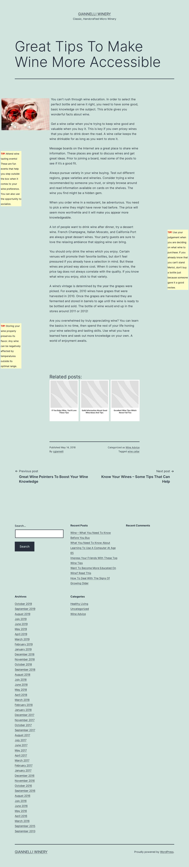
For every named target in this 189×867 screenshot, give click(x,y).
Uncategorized (79, 608)
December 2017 (24, 714)
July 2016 (21, 800)
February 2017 (23, 765)
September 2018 (25, 669)
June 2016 (21, 805)
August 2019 (22, 614)
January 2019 (23, 649)
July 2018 (21, 679)
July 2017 (20, 740)
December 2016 (24, 775)
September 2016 (25, 790)
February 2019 (24, 644)
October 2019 (23, 603)
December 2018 (24, 654)
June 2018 (21, 684)
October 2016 (23, 785)
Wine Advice (133, 447)
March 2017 (22, 760)
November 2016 (25, 780)
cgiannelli (58, 451)
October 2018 (23, 664)
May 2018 (21, 689)
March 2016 (22, 821)
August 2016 (22, 795)
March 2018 (22, 699)
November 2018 (25, 659)
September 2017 (25, 730)
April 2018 (21, 694)
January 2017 (23, 770)
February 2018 (24, 704)
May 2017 (21, 750)
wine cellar (134, 451)
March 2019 (22, 639)
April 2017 (21, 755)
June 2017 (21, 745)
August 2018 (22, 674)
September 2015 (25, 826)
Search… (20, 525)
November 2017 (25, 720)
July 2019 (21, 619)
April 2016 (21, 816)
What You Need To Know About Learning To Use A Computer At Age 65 (93, 547)
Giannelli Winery (94, 14)
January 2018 (23, 709)
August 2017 (22, 735)
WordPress (166, 851)
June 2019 (21, 624)
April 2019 (21, 634)
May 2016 (21, 810)
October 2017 (23, 725)
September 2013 (25, 831)
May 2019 (21, 629)
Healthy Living (79, 603)
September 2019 (25, 608)
